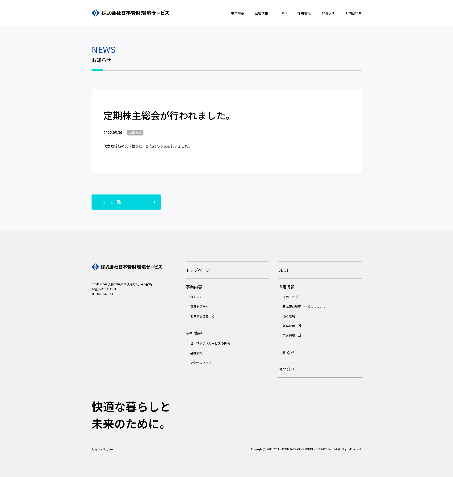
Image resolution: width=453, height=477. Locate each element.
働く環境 (289, 316)
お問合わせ (353, 13)
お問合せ (286, 369)
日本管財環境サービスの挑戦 (210, 343)
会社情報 (261, 13)
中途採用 (289, 335)
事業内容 (237, 13)
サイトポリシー (102, 449)
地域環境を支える (202, 316)
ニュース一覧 (109, 202)
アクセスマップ (200, 362)
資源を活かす (199, 306)
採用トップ (290, 297)
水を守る (196, 297)
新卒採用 (289, 326)
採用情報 (304, 13)
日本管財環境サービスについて (304, 306)
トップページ (198, 270)
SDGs (283, 13)
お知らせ (328, 13)
